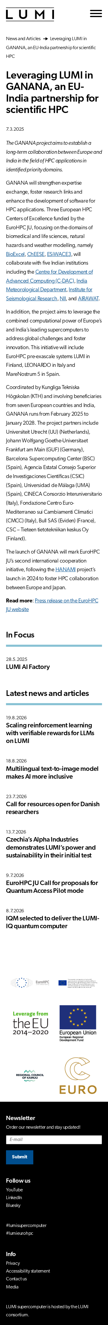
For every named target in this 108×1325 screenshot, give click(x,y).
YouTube (14, 1190)
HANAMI (66, 570)
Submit (19, 1157)
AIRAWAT (88, 299)
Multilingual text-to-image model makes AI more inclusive (52, 773)
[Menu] (96, 14)
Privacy (13, 1263)
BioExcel (15, 254)
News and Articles (24, 39)
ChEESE (36, 254)
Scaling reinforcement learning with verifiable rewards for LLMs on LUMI (50, 733)
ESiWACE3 (59, 254)
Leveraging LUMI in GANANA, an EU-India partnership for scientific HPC (51, 48)
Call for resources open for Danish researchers (53, 808)
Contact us (16, 1279)
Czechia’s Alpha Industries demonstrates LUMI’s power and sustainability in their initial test (51, 848)
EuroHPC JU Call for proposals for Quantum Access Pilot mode (52, 887)
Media (12, 1287)
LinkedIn (14, 1198)
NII (63, 299)
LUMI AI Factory (28, 667)
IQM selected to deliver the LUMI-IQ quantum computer (52, 923)
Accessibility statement (28, 1271)
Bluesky (13, 1205)
